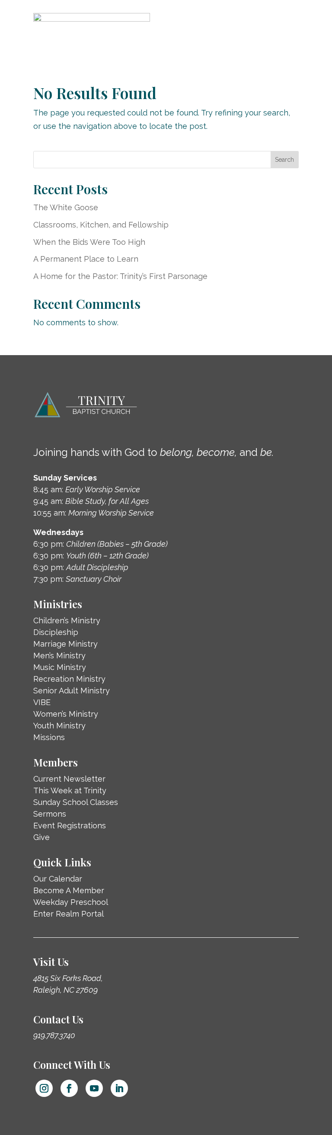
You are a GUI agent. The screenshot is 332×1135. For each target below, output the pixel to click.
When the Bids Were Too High (89, 242)
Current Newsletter (69, 778)
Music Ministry (59, 667)
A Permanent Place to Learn (85, 258)
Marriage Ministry (65, 643)
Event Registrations (69, 825)
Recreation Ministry (69, 678)
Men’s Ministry (59, 655)
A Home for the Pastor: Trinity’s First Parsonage (120, 276)
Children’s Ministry (66, 620)
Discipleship (55, 632)
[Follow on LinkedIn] (119, 1088)
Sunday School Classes (75, 802)
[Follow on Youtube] (94, 1088)
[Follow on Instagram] (44, 1088)
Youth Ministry (59, 725)
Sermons (49, 813)
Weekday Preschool (70, 902)
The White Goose (65, 207)
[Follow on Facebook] (69, 1088)
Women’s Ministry (65, 713)
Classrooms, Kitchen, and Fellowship (101, 224)
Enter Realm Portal (68, 913)
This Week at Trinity (69, 790)
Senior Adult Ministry (71, 690)
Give (41, 837)
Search (284, 159)
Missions (49, 737)
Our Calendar (57, 878)
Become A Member (68, 890)
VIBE (42, 702)
